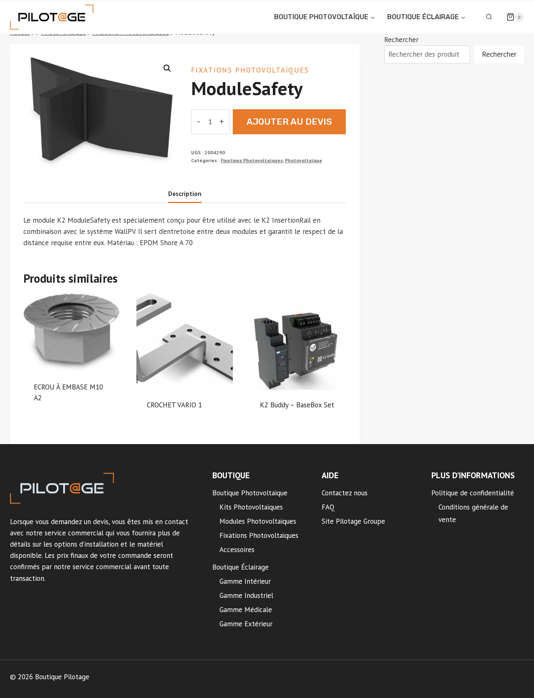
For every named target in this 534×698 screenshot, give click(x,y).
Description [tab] (185, 193)
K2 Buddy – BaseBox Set (297, 404)
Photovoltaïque (303, 160)
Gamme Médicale (245, 609)
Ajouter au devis (289, 121)
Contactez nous (345, 492)
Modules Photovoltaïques (257, 521)
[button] (167, 68)
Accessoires (236, 549)
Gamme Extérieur (245, 623)
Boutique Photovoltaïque (249, 492)
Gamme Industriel (246, 595)
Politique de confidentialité (472, 492)
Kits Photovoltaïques (251, 507)
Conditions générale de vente (473, 513)
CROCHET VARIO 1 (174, 404)
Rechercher (401, 39)
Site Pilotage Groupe (353, 521)
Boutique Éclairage (240, 567)
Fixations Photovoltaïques (250, 70)
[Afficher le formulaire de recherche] (489, 17)
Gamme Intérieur (245, 581)
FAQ (328, 507)
